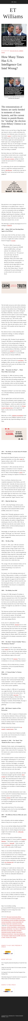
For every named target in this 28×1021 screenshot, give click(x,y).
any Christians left (9, 862)
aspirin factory (10, 729)
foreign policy (9, 923)
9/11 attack (9, 925)
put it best (16, 695)
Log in (7, 1016)
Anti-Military (16, 920)
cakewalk (12, 843)
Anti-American (7, 920)
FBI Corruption (10, 930)
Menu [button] (15, 2)
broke (21, 459)
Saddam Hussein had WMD (14, 935)
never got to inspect (9, 159)
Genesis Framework (19, 1015)
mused (9, 136)
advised (12, 351)
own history (21, 360)
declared (17, 624)
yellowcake (20, 831)
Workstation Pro (12, 1015)
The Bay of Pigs (9, 937)
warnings (8, 797)
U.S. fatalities (7, 845)
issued (20, 472)
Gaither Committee (17, 930)
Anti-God (12, 920)
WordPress (3, 1016)
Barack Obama (22, 920)
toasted (6, 649)
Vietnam (14, 937)
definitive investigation (17, 415)
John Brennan (8, 170)
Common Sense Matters (6, 922)
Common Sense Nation (17, 922)
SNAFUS (9, 225)
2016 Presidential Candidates (14, 918)
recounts (13, 240)
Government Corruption (17, 923)
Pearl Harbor (6, 935)
